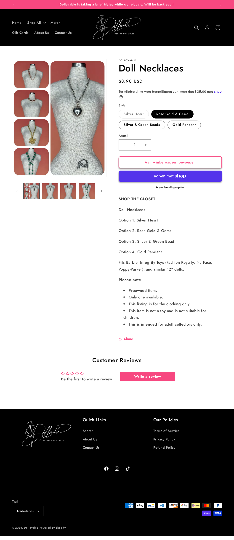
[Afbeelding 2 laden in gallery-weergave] (50, 191)
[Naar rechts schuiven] (101, 191)
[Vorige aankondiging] (13, 4)
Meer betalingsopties (170, 187)
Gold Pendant (184, 124)
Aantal (123, 135)
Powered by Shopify (53, 527)
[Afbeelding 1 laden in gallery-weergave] (31, 191)
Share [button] (128, 338)
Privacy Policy (164, 439)
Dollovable (31, 527)
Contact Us (91, 447)
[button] (36, 23)
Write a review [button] (147, 376)
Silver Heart (136, 114)
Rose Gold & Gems (172, 113)
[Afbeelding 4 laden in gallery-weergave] (87, 191)
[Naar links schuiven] (17, 191)
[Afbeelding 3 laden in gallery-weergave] (68, 191)
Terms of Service (166, 430)
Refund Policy (164, 447)
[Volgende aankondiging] (220, 4)
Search (88, 430)
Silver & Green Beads (142, 124)
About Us (90, 439)
